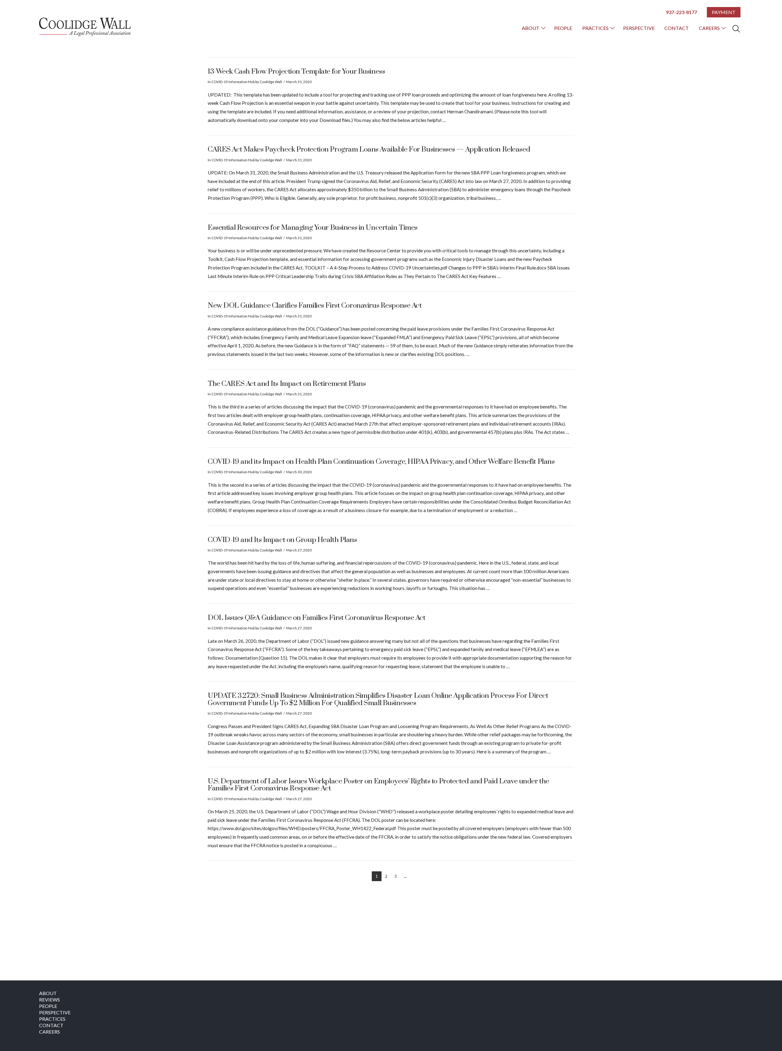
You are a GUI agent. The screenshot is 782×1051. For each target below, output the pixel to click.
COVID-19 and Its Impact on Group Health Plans (282, 540)
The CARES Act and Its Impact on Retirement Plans (287, 383)
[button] (736, 28)
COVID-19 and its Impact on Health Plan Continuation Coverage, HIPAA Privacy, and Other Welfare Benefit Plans (381, 461)
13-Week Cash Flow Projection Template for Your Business (296, 71)
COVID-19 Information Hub (233, 82)
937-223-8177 (681, 12)
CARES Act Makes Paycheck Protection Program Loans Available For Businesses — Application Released (369, 149)
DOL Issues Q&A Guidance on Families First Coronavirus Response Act (317, 617)
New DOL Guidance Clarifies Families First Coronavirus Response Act (315, 305)
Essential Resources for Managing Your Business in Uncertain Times (313, 227)
